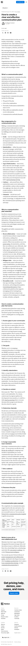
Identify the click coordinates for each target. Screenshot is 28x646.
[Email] (10, 33)
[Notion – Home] (2, 2)
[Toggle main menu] (26, 2)
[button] (14, 525)
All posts (5, 8)
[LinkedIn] (5, 33)
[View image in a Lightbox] (25, 529)
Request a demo (14, 593)
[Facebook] (8, 33)
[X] (3, 33)
